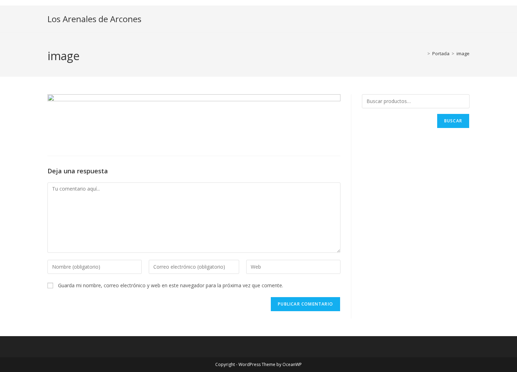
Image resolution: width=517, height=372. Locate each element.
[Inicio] (423, 53)
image (463, 53)
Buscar (453, 121)
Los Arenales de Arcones (94, 19)
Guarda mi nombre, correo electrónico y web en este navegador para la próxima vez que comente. (170, 285)
